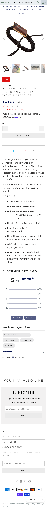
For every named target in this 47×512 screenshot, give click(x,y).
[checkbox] (9, 345)
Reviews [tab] (9, 327)
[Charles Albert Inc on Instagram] (21, 481)
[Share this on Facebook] (20, 151)
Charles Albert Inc (16, 504)
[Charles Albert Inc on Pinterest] (25, 481)
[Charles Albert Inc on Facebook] (17, 481)
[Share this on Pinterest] (26, 151)
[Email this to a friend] (32, 151)
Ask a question (17, 318)
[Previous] (4, 39)
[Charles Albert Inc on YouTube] (30, 481)
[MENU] (1, 2)
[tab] (24, 327)
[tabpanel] (23, 354)
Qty (3, 123)
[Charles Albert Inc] (23, 2)
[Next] (43, 39)
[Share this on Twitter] (13, 151)
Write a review (30, 318)
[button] (23, 289)
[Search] (38, 2)
